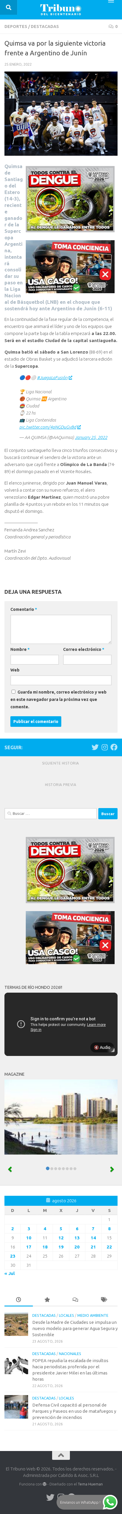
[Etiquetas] (103, 1300)
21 (93, 1246)
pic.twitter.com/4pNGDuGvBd (47, 427)
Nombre (20, 649)
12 (61, 1237)
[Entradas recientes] (18, 1300)
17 (28, 1246)
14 (93, 1237)
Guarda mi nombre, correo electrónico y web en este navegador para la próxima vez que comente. (58, 699)
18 (45, 1246)
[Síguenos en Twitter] (95, 747)
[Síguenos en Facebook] (114, 747)
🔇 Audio (102, 1047)
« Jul (9, 1273)
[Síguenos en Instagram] (104, 747)
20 (77, 1246)
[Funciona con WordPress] (44, 1484)
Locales (66, 1315)
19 (61, 1246)
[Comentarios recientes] (75, 1300)
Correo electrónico (83, 649)
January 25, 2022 (91, 437)
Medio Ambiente (92, 1315)
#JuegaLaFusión (52, 377)
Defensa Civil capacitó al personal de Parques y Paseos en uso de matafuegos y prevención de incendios (74, 1411)
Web (15, 670)
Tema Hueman (90, 1484)
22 (109, 1246)
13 (77, 1237)
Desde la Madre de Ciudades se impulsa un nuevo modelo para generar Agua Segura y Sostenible (75, 1328)
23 (12, 1255)
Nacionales (70, 1354)
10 (28, 1237)
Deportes (15, 26)
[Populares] (47, 1300)
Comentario (23, 609)
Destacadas (45, 26)
